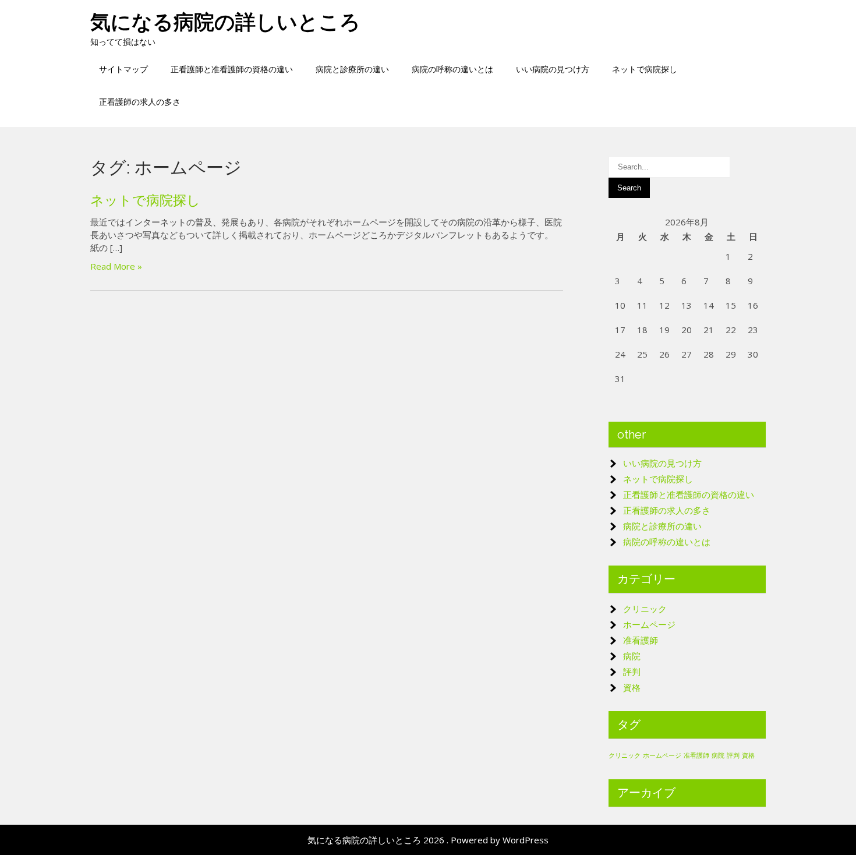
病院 (632, 656)
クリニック (645, 608)
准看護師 (640, 640)
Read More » (116, 266)
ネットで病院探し (644, 69)
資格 (632, 687)
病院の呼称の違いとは (452, 69)
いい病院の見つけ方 (552, 69)
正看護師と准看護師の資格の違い (232, 69)
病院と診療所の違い (352, 69)
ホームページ (649, 624)
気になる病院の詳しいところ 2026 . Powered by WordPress (428, 840)
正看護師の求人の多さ (140, 101)
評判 (632, 671)
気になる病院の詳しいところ (225, 22)
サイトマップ (123, 69)
